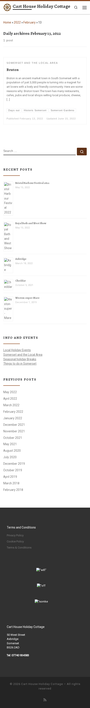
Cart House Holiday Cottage (42, 684)
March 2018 (11, 483)
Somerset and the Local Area (22, 354)
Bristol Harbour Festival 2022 (32, 183)
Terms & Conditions (19, 547)
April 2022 (10, 398)
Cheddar (20, 280)
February (29, 22)
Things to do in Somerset (19, 363)
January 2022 (12, 418)
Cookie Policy (15, 541)
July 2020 (10, 457)
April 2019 (10, 476)
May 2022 (10, 392)
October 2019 (12, 470)
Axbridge (20, 259)
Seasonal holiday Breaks (19, 359)
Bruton (13, 69)
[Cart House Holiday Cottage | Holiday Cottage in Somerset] (7, 7)
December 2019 (14, 463)
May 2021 (10, 444)
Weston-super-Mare (27, 298)
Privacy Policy (15, 535)
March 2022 (11, 405)
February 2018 (13, 490)
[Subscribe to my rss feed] (45, 700)
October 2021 (12, 438)
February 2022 (13, 411)
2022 (17, 22)
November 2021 (14, 431)
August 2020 (12, 450)
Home (7, 22)
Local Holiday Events (17, 350)
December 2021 (14, 424)
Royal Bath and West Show (30, 223)
